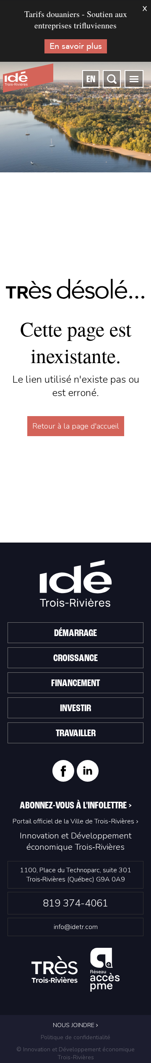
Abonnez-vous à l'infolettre (76, 806)
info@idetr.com (76, 927)
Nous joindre (74, 1025)
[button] (134, 79)
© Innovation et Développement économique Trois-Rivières (75, 1053)
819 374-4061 (75, 903)
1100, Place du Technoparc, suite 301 (75, 875)
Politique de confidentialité (75, 1037)
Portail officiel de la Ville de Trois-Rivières (73, 821)
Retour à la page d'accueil (75, 426)
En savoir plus (75, 46)
